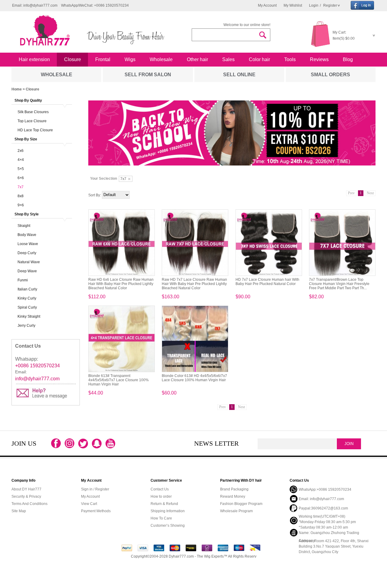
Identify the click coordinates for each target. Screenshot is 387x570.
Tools (290, 59)
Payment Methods (96, 511)
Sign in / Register (95, 489)
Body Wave (27, 235)
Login (313, 5)
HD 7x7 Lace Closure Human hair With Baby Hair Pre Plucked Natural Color (267, 281)
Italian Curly (27, 289)
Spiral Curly (27, 307)
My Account (267, 5)
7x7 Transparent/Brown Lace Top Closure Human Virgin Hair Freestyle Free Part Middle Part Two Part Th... (339, 283)
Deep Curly (27, 253)
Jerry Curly (26, 325)
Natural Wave (29, 262)
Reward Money (232, 496)
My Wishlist (293, 5)
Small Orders (330, 74)
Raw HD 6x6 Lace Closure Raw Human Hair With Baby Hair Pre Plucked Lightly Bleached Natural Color (121, 283)
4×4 (21, 160)
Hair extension (34, 59)
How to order (161, 496)
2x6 (21, 151)
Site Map (18, 511)
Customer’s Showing (168, 525)
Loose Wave (28, 244)
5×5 (21, 169)
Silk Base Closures (33, 112)
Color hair (259, 59)
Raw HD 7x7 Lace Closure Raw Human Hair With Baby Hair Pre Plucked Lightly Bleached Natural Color (194, 283)
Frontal (102, 59)
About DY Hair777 (26, 489)
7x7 (21, 187)
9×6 (21, 205)
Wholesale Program (236, 511)
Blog (348, 59)
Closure (72, 59)
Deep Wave (27, 271)
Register (329, 5)
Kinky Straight (29, 316)
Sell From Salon (148, 74)
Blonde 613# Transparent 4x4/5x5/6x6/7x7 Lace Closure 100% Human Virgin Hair (118, 380)
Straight (24, 226)
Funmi (23, 280)
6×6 (21, 178)
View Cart (89, 504)
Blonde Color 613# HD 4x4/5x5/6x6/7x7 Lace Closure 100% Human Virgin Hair (194, 378)
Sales (228, 59)
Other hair (197, 59)
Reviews (319, 59)
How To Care (161, 518)
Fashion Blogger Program (241, 504)
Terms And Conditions (29, 504)
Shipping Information (168, 511)
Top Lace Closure (32, 121)
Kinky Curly (27, 298)
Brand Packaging (234, 489)
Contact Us (160, 489)
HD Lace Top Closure (35, 130)
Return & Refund (164, 504)
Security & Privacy (26, 496)
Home (16, 89)
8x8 (21, 196)
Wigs (130, 59)
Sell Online (239, 74)
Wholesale (161, 59)
